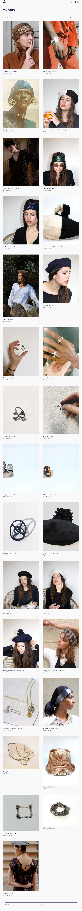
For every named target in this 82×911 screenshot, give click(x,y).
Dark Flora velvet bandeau (11, 188)
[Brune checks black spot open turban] (61, 643)
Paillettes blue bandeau (10, 247)
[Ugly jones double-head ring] (21, 468)
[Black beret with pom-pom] (61, 526)
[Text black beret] (21, 866)
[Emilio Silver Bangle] (21, 351)
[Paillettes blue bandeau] (21, 220)
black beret (6, 612)
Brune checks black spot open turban (53, 670)
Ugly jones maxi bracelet (50, 71)
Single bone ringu (48, 436)
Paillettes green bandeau (50, 188)
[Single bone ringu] (61, 410)
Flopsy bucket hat (8, 772)
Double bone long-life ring (50, 378)
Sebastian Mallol (12, 905)
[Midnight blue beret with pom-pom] (21, 643)
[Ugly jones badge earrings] (21, 103)
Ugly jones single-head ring (51, 495)
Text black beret (8, 893)
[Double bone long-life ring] (61, 351)
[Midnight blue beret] (61, 279)
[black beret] (21, 585)
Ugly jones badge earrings (10, 130)
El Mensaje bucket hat (49, 787)
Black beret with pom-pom (50, 553)
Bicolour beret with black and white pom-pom (56, 247)
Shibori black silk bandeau (50, 728)
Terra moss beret (8, 319)
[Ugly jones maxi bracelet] (61, 45)
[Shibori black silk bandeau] (61, 702)
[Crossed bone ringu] (21, 410)
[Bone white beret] (61, 585)
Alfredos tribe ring (48, 828)
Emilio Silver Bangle (9, 378)
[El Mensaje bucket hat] (61, 760)
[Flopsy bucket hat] (21, 752)
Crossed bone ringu (9, 436)
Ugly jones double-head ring (11, 495)
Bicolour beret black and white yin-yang (54, 130)
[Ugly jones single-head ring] (61, 468)
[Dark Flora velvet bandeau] (21, 162)
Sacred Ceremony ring (9, 833)
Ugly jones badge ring (9, 553)
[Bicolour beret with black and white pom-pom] (61, 220)
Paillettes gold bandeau (10, 71)
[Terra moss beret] (21, 286)
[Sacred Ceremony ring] (21, 813)
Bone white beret (48, 612)
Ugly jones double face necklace (12, 728)
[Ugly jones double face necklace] (21, 702)
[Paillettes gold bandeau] (21, 45)
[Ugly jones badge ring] (21, 526)
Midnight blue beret (49, 305)
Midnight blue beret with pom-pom (13, 670)
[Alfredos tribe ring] (61, 810)
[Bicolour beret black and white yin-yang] (61, 103)
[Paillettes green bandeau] (61, 162)
